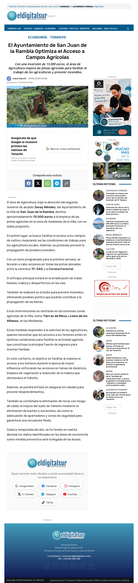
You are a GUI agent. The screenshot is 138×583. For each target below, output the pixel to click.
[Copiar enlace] (66, 183)
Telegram (51, 494)
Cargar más (111, 266)
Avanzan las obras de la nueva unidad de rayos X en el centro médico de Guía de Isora (117, 210)
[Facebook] (46, 566)
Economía (37, 37)
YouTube (72, 494)
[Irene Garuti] (9, 78)
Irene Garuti (19, 78)
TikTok (49, 502)
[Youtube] (91, 566)
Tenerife (58, 37)
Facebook (51, 486)
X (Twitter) (28, 494)
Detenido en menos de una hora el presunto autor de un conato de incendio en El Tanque (117, 196)
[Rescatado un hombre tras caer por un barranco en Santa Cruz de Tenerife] (98, 394)
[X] (82, 566)
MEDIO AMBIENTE (114, 235)
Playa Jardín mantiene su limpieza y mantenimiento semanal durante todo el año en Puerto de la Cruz (118, 241)
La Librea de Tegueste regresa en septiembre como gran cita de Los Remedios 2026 (117, 255)
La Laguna (111, 328)
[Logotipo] (27, 16)
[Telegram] (64, 566)
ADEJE (109, 341)
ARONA (109, 371)
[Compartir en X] (38, 183)
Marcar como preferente (65, 148)
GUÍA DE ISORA (112, 205)
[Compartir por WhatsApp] (47, 183)
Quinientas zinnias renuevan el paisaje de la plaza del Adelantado (118, 333)
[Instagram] (55, 566)
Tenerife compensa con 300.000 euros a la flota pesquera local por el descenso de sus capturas (117, 226)
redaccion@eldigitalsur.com (76, 556)
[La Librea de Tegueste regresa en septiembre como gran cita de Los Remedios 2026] (98, 254)
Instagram (74, 486)
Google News (26, 486)
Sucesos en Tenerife (116, 191)
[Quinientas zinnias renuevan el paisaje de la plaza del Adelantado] (98, 332)
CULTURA (110, 249)
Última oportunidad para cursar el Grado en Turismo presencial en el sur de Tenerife (118, 347)
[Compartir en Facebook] (28, 183)
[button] (128, 28)
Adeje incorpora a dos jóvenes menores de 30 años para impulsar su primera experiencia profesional (117, 362)
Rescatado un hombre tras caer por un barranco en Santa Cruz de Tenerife (118, 396)
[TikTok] (73, 566)
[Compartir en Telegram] (57, 183)
